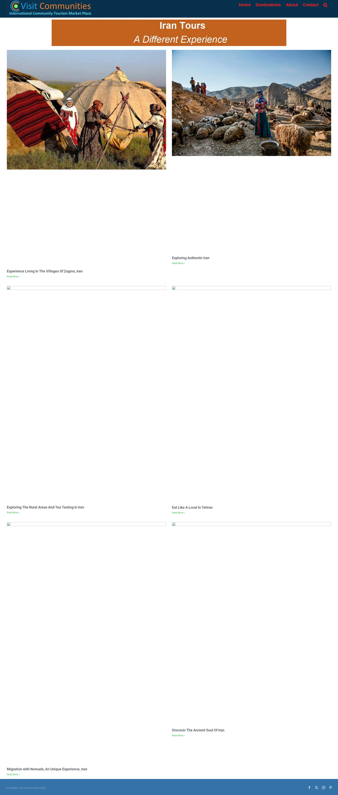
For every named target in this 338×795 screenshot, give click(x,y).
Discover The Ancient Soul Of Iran (198, 730)
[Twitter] (316, 787)
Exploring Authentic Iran (190, 258)
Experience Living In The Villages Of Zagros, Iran (45, 271)
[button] (325, 5)
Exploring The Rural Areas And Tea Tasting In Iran (45, 507)
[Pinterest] (330, 787)
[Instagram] (323, 787)
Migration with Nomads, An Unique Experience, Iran (47, 769)
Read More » (13, 276)
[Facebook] (309, 787)
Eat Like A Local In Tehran (192, 507)
